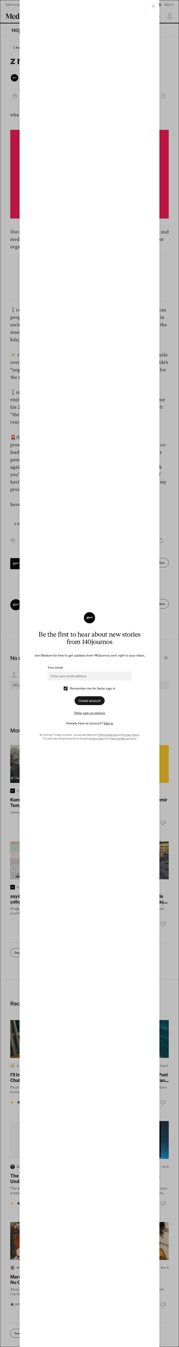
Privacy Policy (131, 735)
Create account (90, 701)
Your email (55, 667)
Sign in (108, 723)
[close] (153, 6)
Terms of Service (108, 735)
